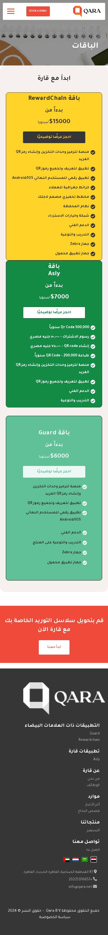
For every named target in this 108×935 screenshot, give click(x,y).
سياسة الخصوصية (54, 917)
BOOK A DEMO (38, 11)
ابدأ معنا (54, 647)
